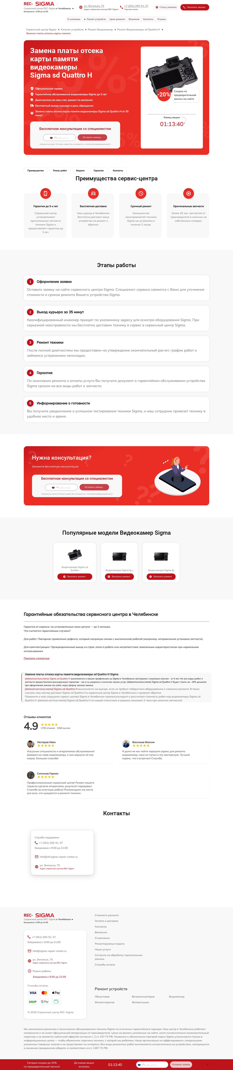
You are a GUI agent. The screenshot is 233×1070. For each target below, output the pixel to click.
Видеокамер (176, 996)
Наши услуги (103, 949)
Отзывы (161, 19)
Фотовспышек (140, 1002)
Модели (80, 170)
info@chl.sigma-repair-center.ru (59, 856)
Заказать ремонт (76, 576)
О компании (73, 19)
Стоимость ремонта (107, 915)
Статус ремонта (168, 7)
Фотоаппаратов (104, 1002)
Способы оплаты (105, 964)
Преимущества (35, 170)
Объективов (102, 996)
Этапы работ (60, 170)
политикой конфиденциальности (98, 144)
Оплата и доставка (106, 920)
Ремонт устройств (96, 19)
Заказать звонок (196, 7)
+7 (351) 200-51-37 (136, 5)
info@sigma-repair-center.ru (50, 951)
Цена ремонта (117, 19)
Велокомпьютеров (143, 996)
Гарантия (99, 170)
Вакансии (134, 19)
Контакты (148, 19)
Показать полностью (36, 658)
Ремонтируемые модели (110, 943)
